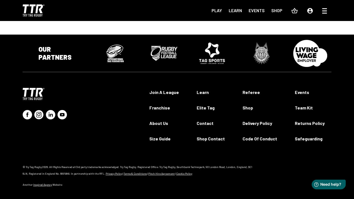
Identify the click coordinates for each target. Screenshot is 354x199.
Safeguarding (308, 138)
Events (257, 10)
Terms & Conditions (135, 173)
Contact (205, 123)
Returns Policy (310, 123)
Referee (251, 92)
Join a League (164, 92)
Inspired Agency (42, 184)
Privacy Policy (114, 173)
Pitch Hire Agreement (161, 173)
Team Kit (304, 107)
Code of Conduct (260, 138)
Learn (235, 10)
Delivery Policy (257, 123)
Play (217, 10)
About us (158, 123)
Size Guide (160, 138)
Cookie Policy (184, 173)
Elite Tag (206, 107)
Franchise (159, 107)
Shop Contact (211, 138)
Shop (276, 10)
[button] (324, 11)
